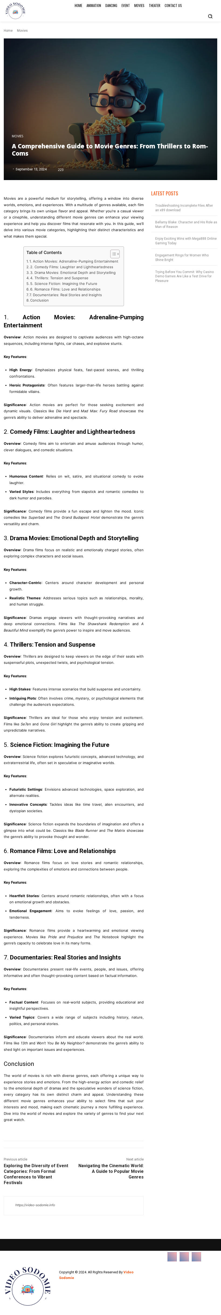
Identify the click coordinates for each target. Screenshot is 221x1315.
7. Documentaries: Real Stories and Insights (65, 295)
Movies (22, 31)
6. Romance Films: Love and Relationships (65, 289)
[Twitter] (196, 1257)
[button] (210, 16)
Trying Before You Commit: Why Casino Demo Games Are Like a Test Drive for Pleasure (184, 276)
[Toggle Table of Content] (112, 254)
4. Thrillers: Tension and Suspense (59, 278)
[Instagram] (184, 1257)
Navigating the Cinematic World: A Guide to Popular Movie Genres (111, 1171)
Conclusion (39, 300)
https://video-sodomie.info (35, 1205)
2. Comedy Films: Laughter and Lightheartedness (71, 267)
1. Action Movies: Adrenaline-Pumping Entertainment (73, 261)
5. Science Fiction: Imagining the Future (63, 283)
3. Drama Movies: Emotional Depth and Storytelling (73, 272)
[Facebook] (172, 1257)
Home (8, 31)
